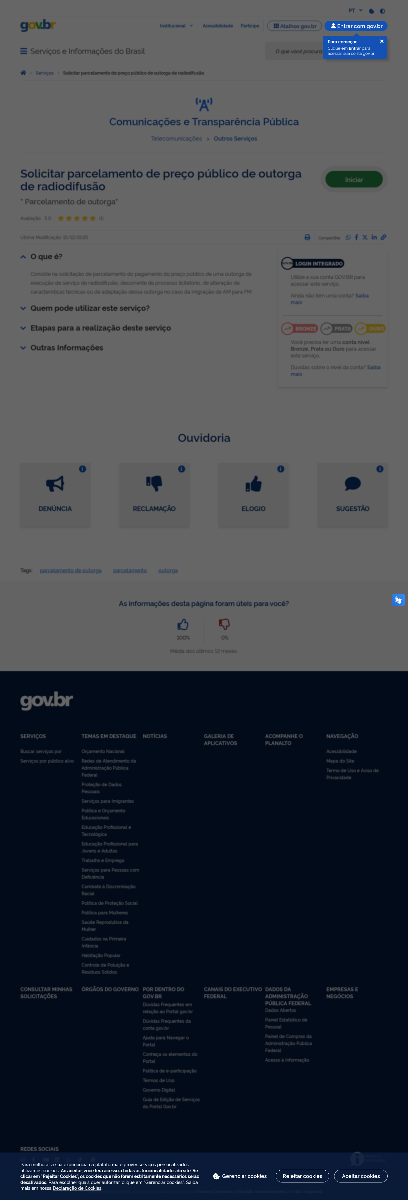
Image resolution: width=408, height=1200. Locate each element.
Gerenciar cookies (244, 1175)
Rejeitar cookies (302, 1175)
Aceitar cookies (361, 1175)
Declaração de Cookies (77, 1188)
